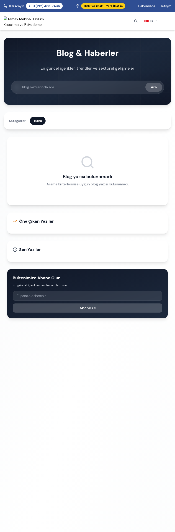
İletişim (166, 6)
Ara (154, 87)
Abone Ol (88, 308)
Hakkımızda (146, 6)
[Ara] (135, 21)
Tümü (37, 121)
